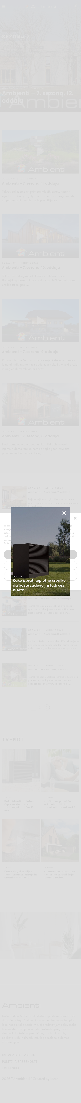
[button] (75, 518)
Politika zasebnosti (38, 585)
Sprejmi (41, 554)
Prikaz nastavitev (40, 576)
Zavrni (40, 565)
